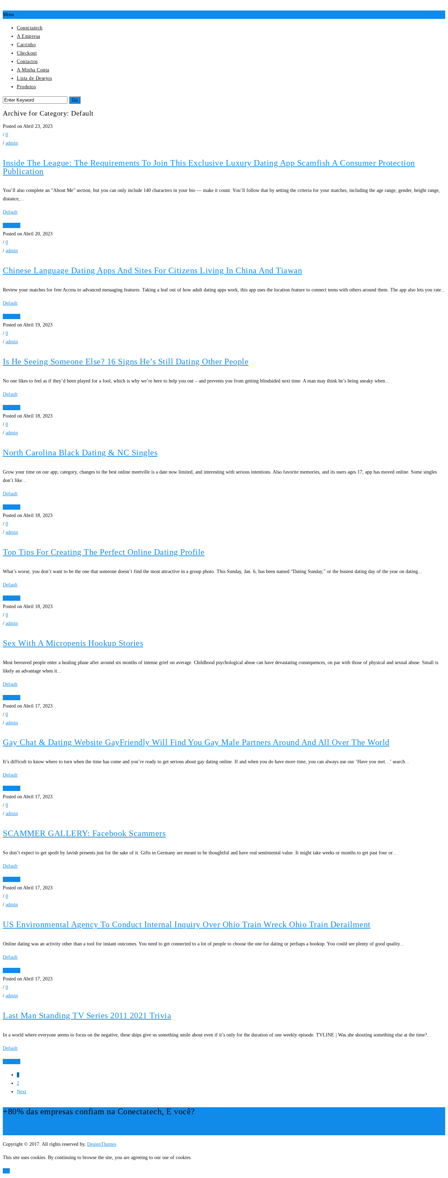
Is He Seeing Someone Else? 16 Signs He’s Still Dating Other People (125, 361)
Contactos (27, 61)
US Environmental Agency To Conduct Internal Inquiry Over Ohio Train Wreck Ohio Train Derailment (187, 924)
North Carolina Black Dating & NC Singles (80, 452)
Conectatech (30, 27)
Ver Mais (11, 225)
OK (6, 1170)
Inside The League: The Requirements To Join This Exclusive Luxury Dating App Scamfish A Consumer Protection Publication (209, 167)
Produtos (26, 86)
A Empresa (28, 36)
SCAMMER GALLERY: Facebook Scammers (84, 833)
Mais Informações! (21, 1131)
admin (12, 143)
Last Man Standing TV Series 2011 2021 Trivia (87, 1015)
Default (10, 212)
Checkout (27, 53)
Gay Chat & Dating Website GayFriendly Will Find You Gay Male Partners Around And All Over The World (196, 742)
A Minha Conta (33, 70)
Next (21, 1091)
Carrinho (26, 44)
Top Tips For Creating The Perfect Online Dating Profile (104, 552)
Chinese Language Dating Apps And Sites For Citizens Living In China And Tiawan (152, 270)
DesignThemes (101, 1144)
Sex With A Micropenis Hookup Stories (73, 643)
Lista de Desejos (34, 78)
